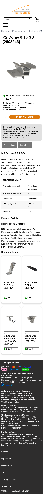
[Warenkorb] (37, 19)
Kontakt (4, 452)
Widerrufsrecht (7, 486)
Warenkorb (19, 136)
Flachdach (32, 31)
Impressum (6, 459)
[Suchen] (29, 19)
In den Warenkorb (24, 117)
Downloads (25, 145)
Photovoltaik (5, 31)
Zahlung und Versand (10, 479)
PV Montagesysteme (19, 31)
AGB (3, 473)
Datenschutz (6, 466)
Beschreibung (10, 145)
